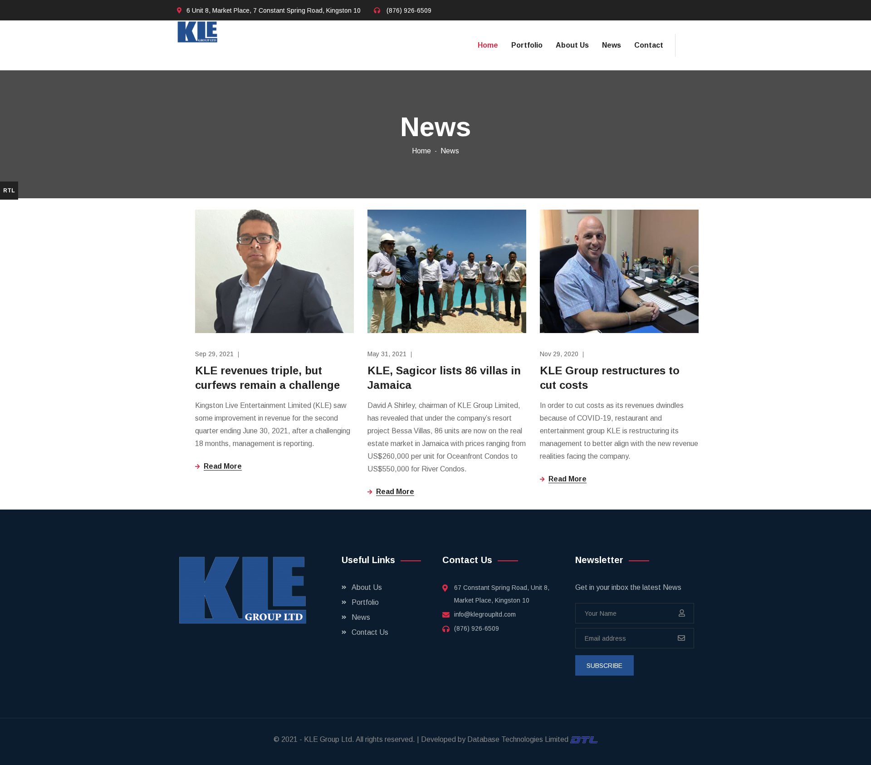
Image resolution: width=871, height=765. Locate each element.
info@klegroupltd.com (485, 614)
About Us (572, 45)
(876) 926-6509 (409, 10)
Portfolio (527, 45)
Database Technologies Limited (518, 739)
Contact (648, 45)
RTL (9, 190)
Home (488, 45)
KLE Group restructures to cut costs (610, 377)
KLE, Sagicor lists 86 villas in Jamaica (444, 377)
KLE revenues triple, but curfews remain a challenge (267, 377)
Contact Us (370, 632)
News (611, 45)
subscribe (604, 665)
